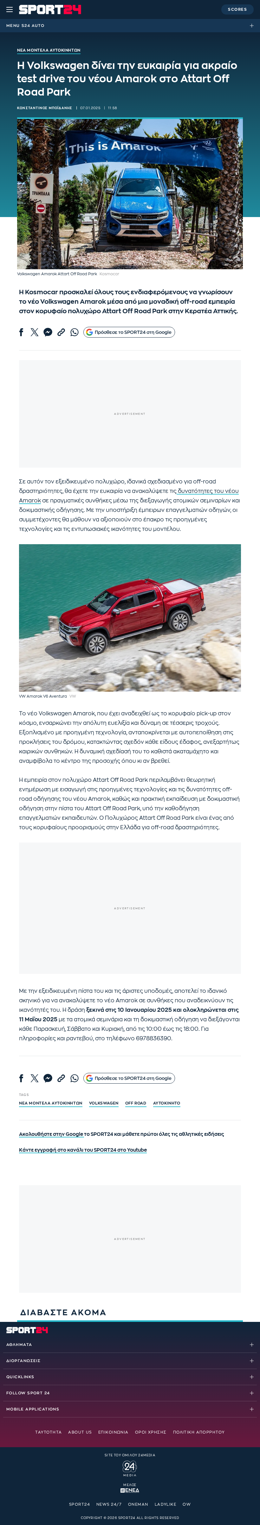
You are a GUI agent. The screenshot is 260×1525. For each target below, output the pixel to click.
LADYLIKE (166, 1504)
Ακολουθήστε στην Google (51, 1134)
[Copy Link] (61, 332)
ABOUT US (80, 1432)
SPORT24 (79, 1504)
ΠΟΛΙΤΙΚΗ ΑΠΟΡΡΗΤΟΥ (199, 1432)
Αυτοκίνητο (166, 1103)
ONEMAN (138, 1504)
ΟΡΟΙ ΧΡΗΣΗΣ (151, 1432)
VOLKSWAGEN (104, 1103)
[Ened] (129, 1490)
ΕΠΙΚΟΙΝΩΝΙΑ (113, 1432)
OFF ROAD (135, 1103)
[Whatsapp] (74, 332)
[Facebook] (21, 332)
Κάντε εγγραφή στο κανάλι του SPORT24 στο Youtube (83, 1150)
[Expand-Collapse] (253, 26)
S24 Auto (33, 26)
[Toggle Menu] (9, 9)
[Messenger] (47, 332)
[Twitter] (34, 332)
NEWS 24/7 (109, 1504)
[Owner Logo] (129, 1467)
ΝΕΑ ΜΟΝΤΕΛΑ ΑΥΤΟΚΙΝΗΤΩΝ (50, 1103)
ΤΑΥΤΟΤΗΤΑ (48, 1432)
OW (187, 1504)
